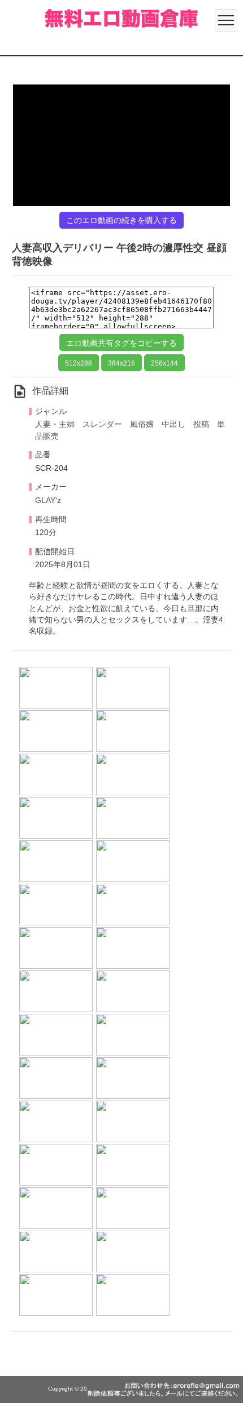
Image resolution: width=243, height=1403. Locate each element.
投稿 (201, 424)
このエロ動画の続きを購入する (121, 220)
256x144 (164, 363)
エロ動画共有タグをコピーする (121, 343)
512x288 (78, 363)
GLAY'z (48, 500)
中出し (173, 424)
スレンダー (102, 424)
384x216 (121, 363)
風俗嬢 (142, 424)
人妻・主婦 (55, 424)
